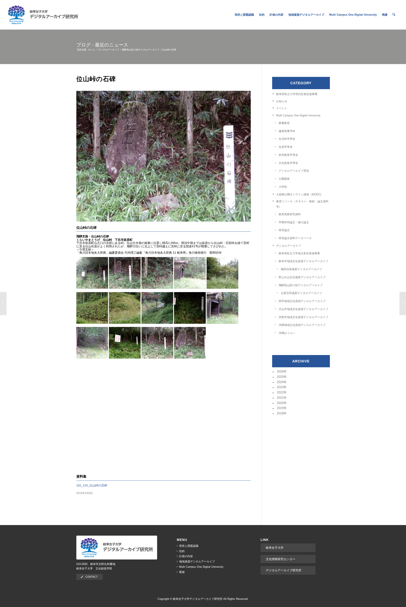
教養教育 (284, 123)
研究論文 (284, 230)
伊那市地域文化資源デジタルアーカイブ (303, 317)
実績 (182, 572)
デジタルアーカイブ (288, 245)
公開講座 (284, 178)
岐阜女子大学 (275, 547)
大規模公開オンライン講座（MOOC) (298, 194)
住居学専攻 (285, 146)
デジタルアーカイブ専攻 (294, 170)
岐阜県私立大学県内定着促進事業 (296, 94)
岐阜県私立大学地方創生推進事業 (299, 253)
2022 (280, 392)
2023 (280, 387)
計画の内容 (186, 556)
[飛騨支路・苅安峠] (3, 303)
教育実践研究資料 (290, 214)
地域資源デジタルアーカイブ (197, 561)
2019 (280, 408)
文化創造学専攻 (288, 163)
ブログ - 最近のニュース (102, 45)
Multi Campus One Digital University (298, 115)
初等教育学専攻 (288, 155)
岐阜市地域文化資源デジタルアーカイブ (303, 261)
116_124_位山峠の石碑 (91, 485)
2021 (280, 397)
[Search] (394, 15)
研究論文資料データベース (295, 238)
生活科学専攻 (287, 138)
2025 (280, 376)
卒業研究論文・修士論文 (294, 222)
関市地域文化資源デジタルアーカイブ (302, 301)
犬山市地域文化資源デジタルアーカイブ (303, 309)
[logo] (43, 15)
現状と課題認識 (188, 545)
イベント (281, 108)
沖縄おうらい (287, 333)
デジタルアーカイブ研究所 (283, 570)
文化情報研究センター (280, 559)
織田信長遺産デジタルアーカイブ (301, 269)
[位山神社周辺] (402, 303)
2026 (280, 371)
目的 (182, 551)
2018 (280, 413)
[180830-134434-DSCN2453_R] (163, 156)
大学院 (283, 186)
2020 (280, 403)
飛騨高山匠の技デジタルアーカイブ (301, 285)
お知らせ (281, 101)
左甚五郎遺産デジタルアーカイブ (301, 293)
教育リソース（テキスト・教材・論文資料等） (302, 204)
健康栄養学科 (287, 131)
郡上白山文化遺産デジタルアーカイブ (302, 277)
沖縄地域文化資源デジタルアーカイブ (302, 325)
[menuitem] (244, 15)
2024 (280, 382)
